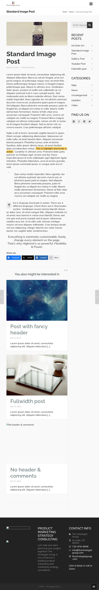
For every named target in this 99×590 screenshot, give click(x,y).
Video (74, 105)
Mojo (73, 85)
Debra (32, 67)
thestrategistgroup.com (82, 557)
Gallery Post (78, 58)
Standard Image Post (80, 52)
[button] (89, 25)
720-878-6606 (80, 546)
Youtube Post (78, 63)
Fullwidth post (27, 401)
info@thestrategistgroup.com (82, 551)
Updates (76, 100)
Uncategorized (79, 95)
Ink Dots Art (77, 45)
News (71, 12)
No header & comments (25, 473)
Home (65, 12)
